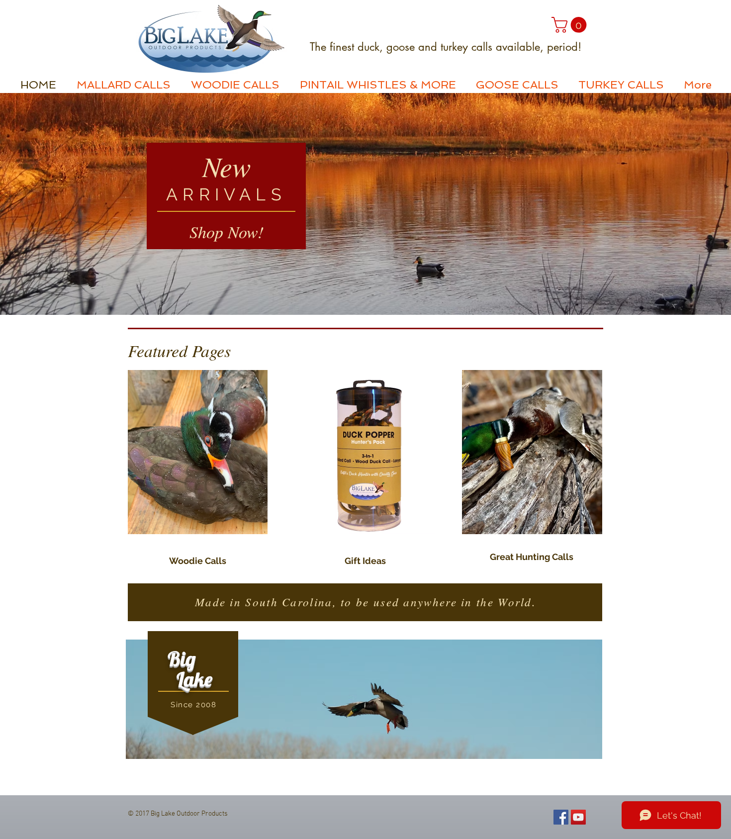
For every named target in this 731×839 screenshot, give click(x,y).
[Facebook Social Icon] (560, 817)
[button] (570, 25)
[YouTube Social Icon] (578, 817)
